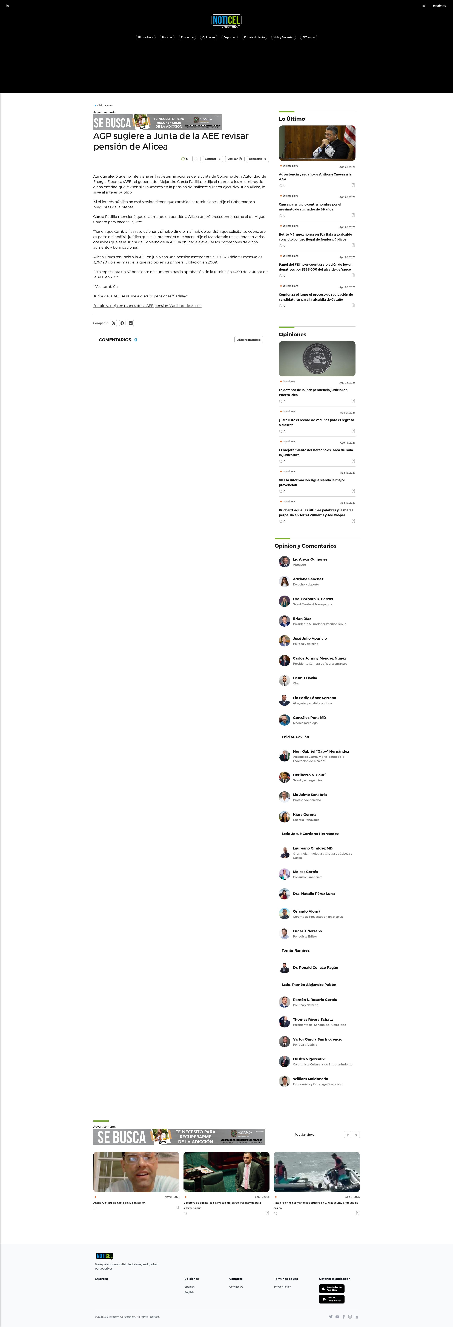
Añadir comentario (249, 339)
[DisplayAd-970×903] (179, 1137)
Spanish (189, 1286)
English (189, 1292)
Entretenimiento (254, 37)
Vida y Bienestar (284, 37)
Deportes (229, 37)
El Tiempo (308, 37)
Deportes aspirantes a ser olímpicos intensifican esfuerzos (338, 1202)
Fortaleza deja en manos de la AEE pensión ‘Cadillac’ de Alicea (147, 305)
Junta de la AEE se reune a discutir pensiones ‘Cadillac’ (140, 296)
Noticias (167, 37)
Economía (187, 37)
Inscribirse (439, 5)
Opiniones (208, 37)
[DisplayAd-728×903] (181, 122)
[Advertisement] (226, 68)
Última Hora (145, 37)
